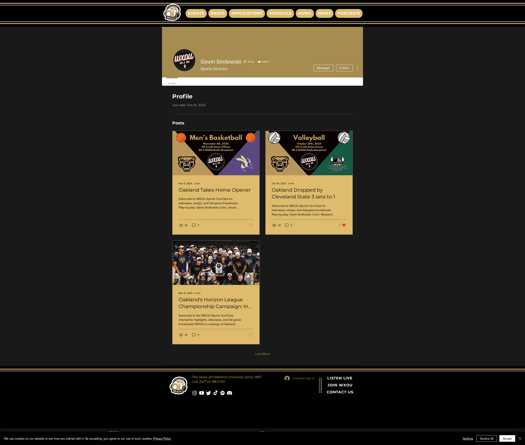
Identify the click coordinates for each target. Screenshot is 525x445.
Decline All (486, 438)
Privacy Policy (162, 438)
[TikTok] (215, 393)
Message (323, 68)
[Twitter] (208, 393)
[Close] (520, 438)
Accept (507, 438)
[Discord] (229, 393)
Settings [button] (468, 438)
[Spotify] (222, 393)
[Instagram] (194, 393)
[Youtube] (201, 393)
